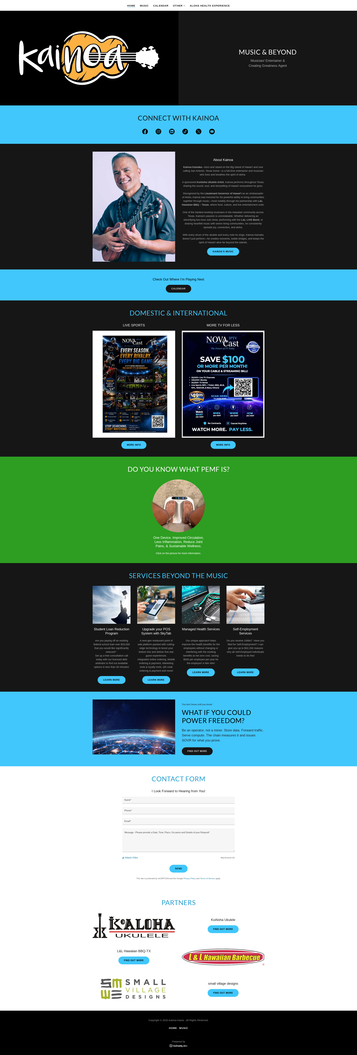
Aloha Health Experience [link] (210, 5)
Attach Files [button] (131, 857)
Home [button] (173, 1028)
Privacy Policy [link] (190, 878)
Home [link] (131, 5)
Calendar (178, 288)
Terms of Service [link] (207, 878)
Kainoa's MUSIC (223, 251)
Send (178, 868)
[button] (179, 5)
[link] (145, 132)
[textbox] (178, 800)
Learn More (111, 680)
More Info (134, 445)
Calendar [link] (160, 5)
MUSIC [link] (144, 5)
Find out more (197, 751)
